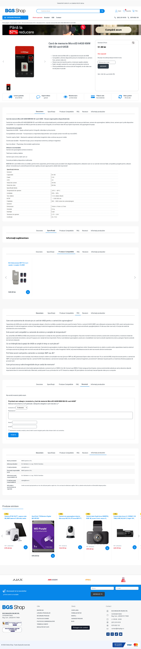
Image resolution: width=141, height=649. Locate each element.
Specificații (51, 112)
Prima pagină (5, 22)
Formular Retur (76, 613)
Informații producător (98, 112)
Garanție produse (77, 618)
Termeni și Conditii (42, 624)
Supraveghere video (15, 22)
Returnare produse (43, 615)
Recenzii (85, 112)
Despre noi (40, 610)
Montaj (73, 615)
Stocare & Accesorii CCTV (29, 22)
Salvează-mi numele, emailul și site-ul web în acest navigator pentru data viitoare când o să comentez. (37, 430)
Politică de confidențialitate (46, 621)
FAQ (78, 112)
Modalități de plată (43, 627)
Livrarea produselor (43, 613)
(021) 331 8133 (116, 622)
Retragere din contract (80, 627)
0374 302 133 (115, 625)
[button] (3, 61)
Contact (58, 17)
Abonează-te (97, 594)
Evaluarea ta (12, 407)
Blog (72, 621)
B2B (53, 17)
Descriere (39, 111)
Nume (10, 422)
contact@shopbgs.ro (117, 628)
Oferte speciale (37, 17)
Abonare (103, 66)
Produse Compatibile (66, 112)
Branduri (47, 17)
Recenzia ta (11, 410)
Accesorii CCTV (41, 22)
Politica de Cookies (43, 618)
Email (10, 426)
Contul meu (74, 610)
